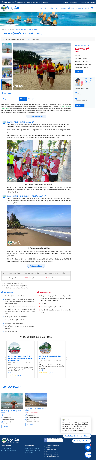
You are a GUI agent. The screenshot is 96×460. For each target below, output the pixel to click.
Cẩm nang (71, 8)
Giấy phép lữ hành (51, 449)
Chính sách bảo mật (52, 454)
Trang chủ (43, 8)
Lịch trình (15, 99)
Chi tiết (10, 372)
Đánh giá (31, 99)
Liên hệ (87, 8)
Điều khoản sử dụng (52, 452)
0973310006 (73, 2)
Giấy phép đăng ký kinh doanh (52, 446)
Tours (56, 8)
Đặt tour (79, 71)
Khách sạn (63, 8)
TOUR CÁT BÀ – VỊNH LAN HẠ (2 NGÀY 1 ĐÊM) (19, 363)
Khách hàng (79, 8)
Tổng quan (6, 99)
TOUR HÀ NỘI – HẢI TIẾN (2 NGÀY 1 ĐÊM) (11, 411)
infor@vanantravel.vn (88, 2)
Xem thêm (6, 426)
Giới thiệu (50, 8)
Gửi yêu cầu (79, 105)
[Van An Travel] (10, 8)
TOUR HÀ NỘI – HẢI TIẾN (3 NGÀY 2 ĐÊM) (35, 409)
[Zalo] (88, 455)
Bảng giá (23, 99)
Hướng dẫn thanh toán (52, 456)
